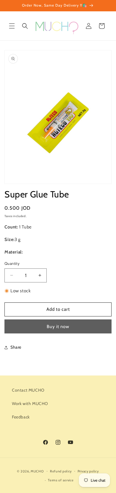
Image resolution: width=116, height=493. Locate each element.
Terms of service (60, 480)
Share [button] (15, 347)
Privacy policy (88, 471)
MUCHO (37, 471)
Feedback (21, 417)
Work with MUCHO (30, 403)
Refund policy (61, 471)
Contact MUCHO (28, 390)
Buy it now (58, 326)
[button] (11, 26)
